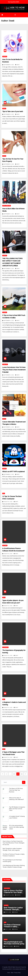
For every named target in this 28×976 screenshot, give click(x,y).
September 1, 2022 (9, 427)
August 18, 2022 (8, 757)
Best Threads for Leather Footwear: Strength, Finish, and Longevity (13, 909)
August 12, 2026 (9, 895)
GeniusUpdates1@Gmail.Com (19, 969)
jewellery (5, 364)
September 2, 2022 (9, 375)
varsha (18, 895)
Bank (4, 749)
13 (14, 774)
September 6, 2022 (9, 64)
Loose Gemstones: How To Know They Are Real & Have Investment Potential (13, 369)
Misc (4, 699)
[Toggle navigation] (15, 15)
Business (5, 56)
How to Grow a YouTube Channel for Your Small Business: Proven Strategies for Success (13, 843)
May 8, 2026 (8, 912)
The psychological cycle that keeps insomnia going (14, 943)
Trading (4, 468)
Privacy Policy (17, 972)
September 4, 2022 (9, 213)
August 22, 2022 (8, 707)
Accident (5, 255)
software (5, 545)
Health (4, 418)
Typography (5, 647)
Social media (7, 888)
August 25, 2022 (8, 553)
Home (8, 972)
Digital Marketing (6, 205)
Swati (17, 64)
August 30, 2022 (8, 501)
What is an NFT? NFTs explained (13, 471)
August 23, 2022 (8, 655)
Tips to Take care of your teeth (12, 111)
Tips (3, 493)
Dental (4, 108)
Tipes (4, 597)
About (12, 972)
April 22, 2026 (9, 946)
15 (21, 774)
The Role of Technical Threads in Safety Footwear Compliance (12, 926)
